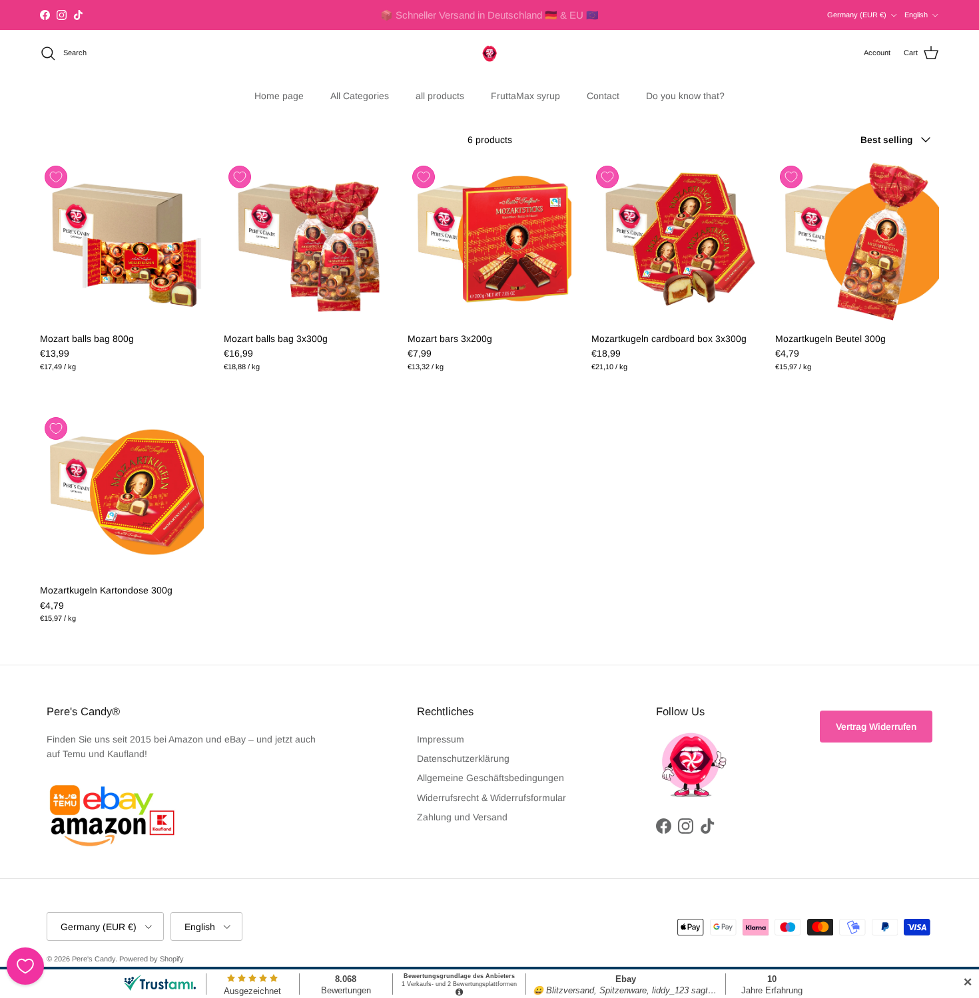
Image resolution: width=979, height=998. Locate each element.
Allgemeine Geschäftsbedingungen (490, 777)
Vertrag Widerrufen (876, 726)
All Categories (359, 95)
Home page (279, 95)
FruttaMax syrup (525, 95)
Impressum (440, 739)
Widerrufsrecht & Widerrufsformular (491, 797)
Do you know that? (685, 95)
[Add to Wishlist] (56, 177)
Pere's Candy (93, 959)
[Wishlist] (25, 966)
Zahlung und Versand (462, 817)
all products (440, 95)
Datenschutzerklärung (463, 758)
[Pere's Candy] (489, 53)
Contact (603, 95)
